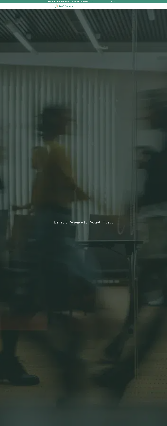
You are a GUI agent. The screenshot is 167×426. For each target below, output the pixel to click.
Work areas (98, 6)
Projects (104, 6)
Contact (115, 6)
